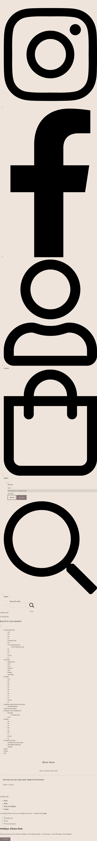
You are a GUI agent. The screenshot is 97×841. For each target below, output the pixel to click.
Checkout (22, 497)
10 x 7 (9, 678)
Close (5, 839)
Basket (12, 497)
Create (45, 813)
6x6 (8, 642)
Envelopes (6, 719)
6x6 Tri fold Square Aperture (14, 644)
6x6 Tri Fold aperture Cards (17, 646)
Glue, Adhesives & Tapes (9, 740)
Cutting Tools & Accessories (10, 708)
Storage (5, 748)
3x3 (8, 680)
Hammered (10, 668)
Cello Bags (6, 676)
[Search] (31, 605)
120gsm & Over (11, 661)
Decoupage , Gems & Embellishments (12, 710)
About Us (6, 751)
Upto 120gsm (11, 674)
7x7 (8, 649)
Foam (9, 666)
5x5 (8, 636)
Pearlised (10, 672)
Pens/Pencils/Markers (13, 706)
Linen (9, 670)
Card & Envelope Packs (9, 629)
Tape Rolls (10, 746)
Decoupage (10, 712)
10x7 (9, 632)
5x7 (8, 638)
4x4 (8, 634)
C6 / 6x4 (9, 655)
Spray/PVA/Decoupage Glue (14, 744)
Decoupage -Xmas (15, 714)
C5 (8, 653)
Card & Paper (7, 659)
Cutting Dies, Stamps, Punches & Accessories (14, 704)
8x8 (8, 651)
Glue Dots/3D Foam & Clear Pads (15, 742)
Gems (9, 717)
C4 (8, 695)
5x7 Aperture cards (12, 640)
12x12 (9, 663)
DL (8, 657)
